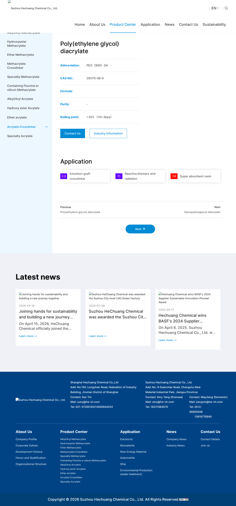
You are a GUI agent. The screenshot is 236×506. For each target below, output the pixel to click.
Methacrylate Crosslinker (74, 451)
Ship (123, 464)
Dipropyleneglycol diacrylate (202, 212)
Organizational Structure (31, 464)
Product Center (123, 24)
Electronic (126, 439)
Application (150, 24)
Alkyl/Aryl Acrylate (70, 464)
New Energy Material (133, 451)
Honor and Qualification (31, 457)
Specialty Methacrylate (72, 456)
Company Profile (26, 439)
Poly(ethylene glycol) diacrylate (80, 212)
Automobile (127, 457)
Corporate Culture (27, 445)
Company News (176, 439)
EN (213, 8)
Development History (29, 451)
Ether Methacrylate (70, 447)
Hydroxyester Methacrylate (75, 443)
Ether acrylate (68, 473)
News (169, 24)
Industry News (175, 445)
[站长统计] (183, 499)
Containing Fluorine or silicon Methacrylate (83, 460)
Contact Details (210, 439)
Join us (205, 445)
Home (80, 24)
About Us (97, 24)
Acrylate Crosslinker (71, 477)
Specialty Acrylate (70, 481)
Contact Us (188, 24)
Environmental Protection (136, 472)
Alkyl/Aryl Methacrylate (73, 439)
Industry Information (108, 133)
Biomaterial (127, 445)
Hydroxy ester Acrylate (73, 469)
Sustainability (214, 24)
